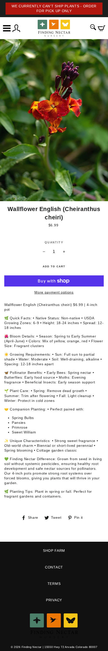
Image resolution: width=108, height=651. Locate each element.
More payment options (54, 292)
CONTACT (54, 567)
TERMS (54, 584)
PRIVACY (54, 600)
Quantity (54, 242)
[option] (54, 8)
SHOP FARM (54, 551)
